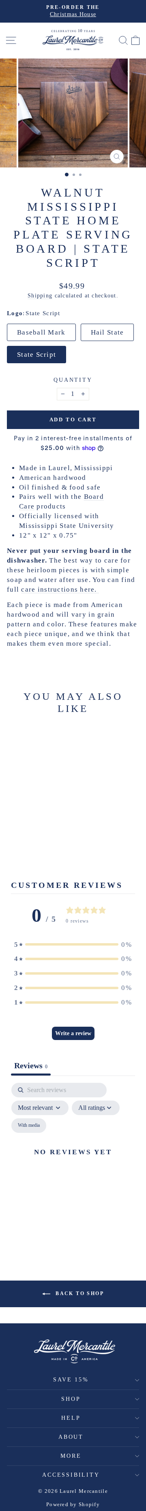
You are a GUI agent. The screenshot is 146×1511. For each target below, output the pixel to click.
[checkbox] (28, 1125)
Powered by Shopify (73, 1504)
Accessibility (70, 1475)
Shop (70, 1399)
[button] (73, 945)
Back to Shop (79, 1293)
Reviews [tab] (30, 1065)
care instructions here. (60, 589)
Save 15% (70, 1380)
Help (70, 1418)
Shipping (40, 295)
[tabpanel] (73, 1161)
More (70, 1456)
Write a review (73, 1033)
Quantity (73, 380)
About (71, 1437)
